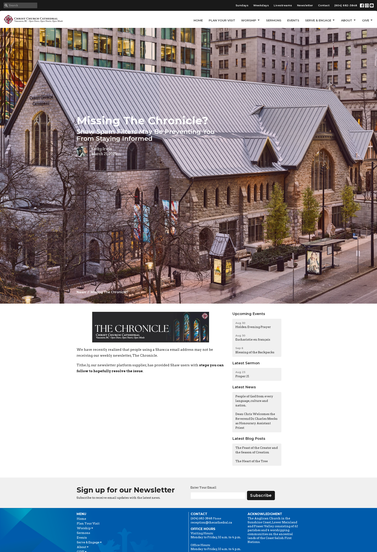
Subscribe (261, 495)
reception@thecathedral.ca (211, 522)
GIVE (365, 20)
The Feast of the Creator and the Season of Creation (256, 450)
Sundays (242, 5)
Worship (248, 20)
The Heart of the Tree (251, 461)
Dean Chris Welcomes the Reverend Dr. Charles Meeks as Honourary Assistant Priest (256, 421)
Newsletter (305, 5)
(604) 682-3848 (345, 5)
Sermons (273, 20)
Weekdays (261, 5)
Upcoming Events (248, 314)
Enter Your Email (203, 487)
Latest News (244, 387)
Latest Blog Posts (248, 438)
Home (198, 20)
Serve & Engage (318, 20)
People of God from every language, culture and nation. (254, 401)
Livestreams (283, 5)
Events (293, 20)
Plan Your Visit (222, 20)
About (346, 20)
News (81, 292)
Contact (324, 5)
